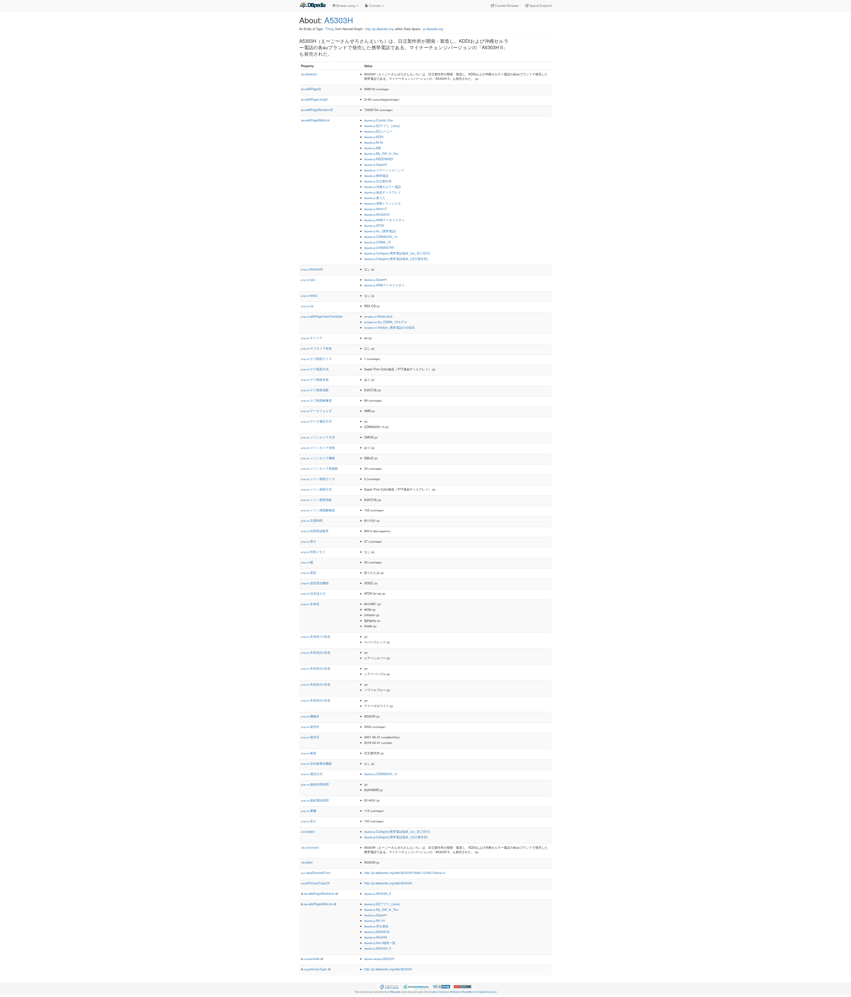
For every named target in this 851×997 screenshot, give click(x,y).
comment (310, 847)
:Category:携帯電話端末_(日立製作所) (396, 258)
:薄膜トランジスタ (382, 203)
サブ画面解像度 (316, 400)
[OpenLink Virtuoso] (389, 986)
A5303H (338, 19)
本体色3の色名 (315, 668)
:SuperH (375, 164)
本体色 (310, 604)
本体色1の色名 (315, 636)
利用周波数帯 (315, 531)
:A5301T (375, 209)
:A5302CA (376, 214)
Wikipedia (395, 991)
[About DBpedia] (312, 5)
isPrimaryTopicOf (315, 883)
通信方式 (311, 774)
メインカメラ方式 (318, 437)
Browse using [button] (346, 5)
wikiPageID (311, 89)
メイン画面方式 (316, 489)
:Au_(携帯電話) (380, 231)
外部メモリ (313, 551)
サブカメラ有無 (316, 348)
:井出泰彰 (376, 926)
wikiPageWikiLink (315, 120)
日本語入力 (313, 593)
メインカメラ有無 (318, 447)
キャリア (311, 338)
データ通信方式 (316, 421)
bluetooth (312, 269)
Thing (330, 29)
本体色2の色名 (315, 652)
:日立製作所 (378, 181)
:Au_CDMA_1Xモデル (385, 322)
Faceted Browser (506, 5)
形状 (308, 572)
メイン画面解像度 (318, 510)
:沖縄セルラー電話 (382, 186)
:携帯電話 (376, 175)
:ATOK (374, 225)
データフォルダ (316, 411)
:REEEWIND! (378, 159)
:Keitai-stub (378, 316)
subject (308, 831)
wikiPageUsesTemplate (322, 316)
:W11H (374, 920)
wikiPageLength (314, 99)
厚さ (308, 541)
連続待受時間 (315, 784)
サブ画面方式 (315, 369)
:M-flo (373, 142)
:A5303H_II (377, 893)
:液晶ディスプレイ (382, 192)
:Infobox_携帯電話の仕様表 (389, 327)
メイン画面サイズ (318, 479)
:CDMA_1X (377, 242)
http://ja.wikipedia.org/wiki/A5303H (388, 883)
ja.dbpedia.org (433, 29)
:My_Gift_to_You (381, 153)
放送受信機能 (315, 583)
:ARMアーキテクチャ (384, 220)
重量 (308, 810)
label (306, 862)
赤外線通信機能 (316, 763)
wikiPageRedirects (319, 893)
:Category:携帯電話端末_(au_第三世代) (397, 253)
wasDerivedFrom (315, 872)
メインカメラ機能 (318, 458)
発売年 (310, 726)
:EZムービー (378, 131)
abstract (309, 74)
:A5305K (375, 937)
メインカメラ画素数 (319, 468)
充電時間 (311, 520)
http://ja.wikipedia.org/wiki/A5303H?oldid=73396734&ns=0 (404, 872)
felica (309, 295)
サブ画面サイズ (316, 358)
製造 (308, 753)
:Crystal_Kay (378, 120)
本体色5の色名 (315, 700)
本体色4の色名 (315, 684)
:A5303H (379, 958)
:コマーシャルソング (384, 170)
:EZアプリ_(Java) (382, 125)
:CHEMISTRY (379, 247)
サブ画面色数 (315, 390)
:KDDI (373, 137)
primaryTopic (315, 969)
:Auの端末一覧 (379, 942)
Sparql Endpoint (540, 5)
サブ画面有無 (315, 379)
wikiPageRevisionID (317, 110)
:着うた (374, 197)
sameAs (312, 958)
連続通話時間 (315, 800)
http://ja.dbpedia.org (379, 29)
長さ (308, 821)
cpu (308, 279)
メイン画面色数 (316, 499)
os (307, 306)
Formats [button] (375, 5)
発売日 (310, 737)
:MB (372, 148)
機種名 (310, 716)
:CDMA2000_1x (380, 236)
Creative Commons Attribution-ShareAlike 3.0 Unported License (462, 991)
